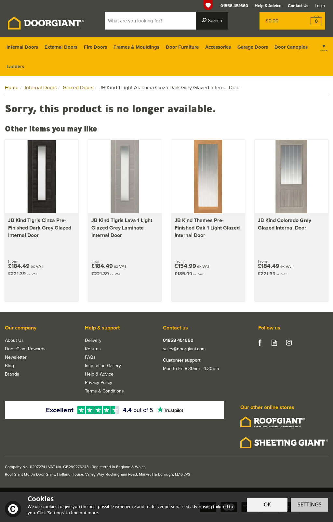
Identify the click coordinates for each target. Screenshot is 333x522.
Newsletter (16, 357)
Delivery (93, 340)
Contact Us (298, 6)
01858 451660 (178, 340)
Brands (12, 374)
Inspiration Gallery (103, 366)
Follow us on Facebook (260, 343)
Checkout (312, 21)
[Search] (212, 21)
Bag (279, 21)
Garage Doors (252, 47)
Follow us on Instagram (289, 343)
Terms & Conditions (104, 391)
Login (320, 6)
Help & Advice (99, 374)
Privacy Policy (98, 382)
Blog (9, 366)
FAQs (90, 357)
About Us (14, 340)
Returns (93, 349)
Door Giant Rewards (25, 349)
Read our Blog (274, 343)
